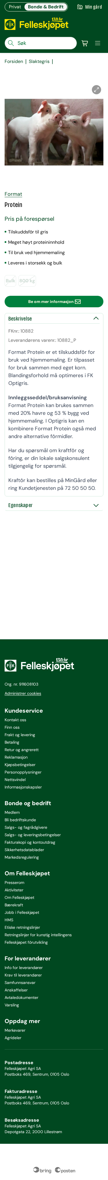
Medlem (12, 812)
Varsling (12, 1005)
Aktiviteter (14, 890)
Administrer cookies (23, 693)
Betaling (12, 742)
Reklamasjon (16, 757)
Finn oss (12, 727)
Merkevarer (15, 1030)
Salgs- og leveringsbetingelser (33, 834)
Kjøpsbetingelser (20, 764)
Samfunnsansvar (20, 982)
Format (13, 194)
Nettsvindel (15, 779)
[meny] (97, 43)
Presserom (14, 882)
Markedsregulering (22, 857)
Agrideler (13, 1037)
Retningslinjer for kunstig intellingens (38, 934)
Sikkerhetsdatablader (24, 849)
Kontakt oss (15, 719)
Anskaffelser (16, 990)
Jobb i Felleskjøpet (22, 912)
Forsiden (14, 61)
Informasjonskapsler (23, 787)
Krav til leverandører (23, 975)
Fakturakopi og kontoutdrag (30, 842)
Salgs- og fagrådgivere (26, 827)
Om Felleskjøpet (19, 897)
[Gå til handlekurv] (85, 43)
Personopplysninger (23, 772)
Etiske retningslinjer (22, 927)
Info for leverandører (24, 967)
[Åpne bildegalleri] (96, 89)
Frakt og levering (20, 734)
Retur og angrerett (22, 749)
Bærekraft (14, 904)
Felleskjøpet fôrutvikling (26, 942)
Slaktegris (39, 61)
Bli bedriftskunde (20, 819)
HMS (9, 919)
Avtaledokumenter (21, 997)
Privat (15, 7)
